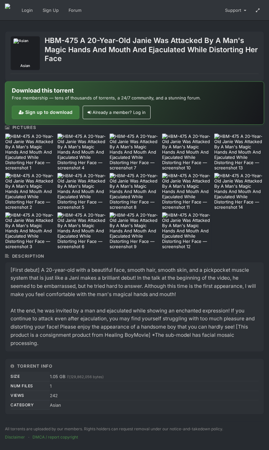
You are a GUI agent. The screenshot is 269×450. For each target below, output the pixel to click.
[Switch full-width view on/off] (257, 10)
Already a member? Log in (119, 112)
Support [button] (233, 10)
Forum (75, 10)
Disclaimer (15, 437)
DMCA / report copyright (55, 437)
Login (27, 10)
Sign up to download (48, 112)
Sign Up (51, 10)
